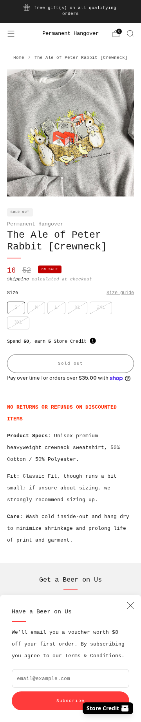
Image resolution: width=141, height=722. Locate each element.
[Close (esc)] (130, 605)
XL (77, 307)
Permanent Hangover (70, 33)
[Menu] (11, 34)
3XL (18, 322)
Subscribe (70, 700)
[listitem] (70, 11)
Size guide (120, 293)
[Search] (130, 33)
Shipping (18, 279)
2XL (101, 307)
